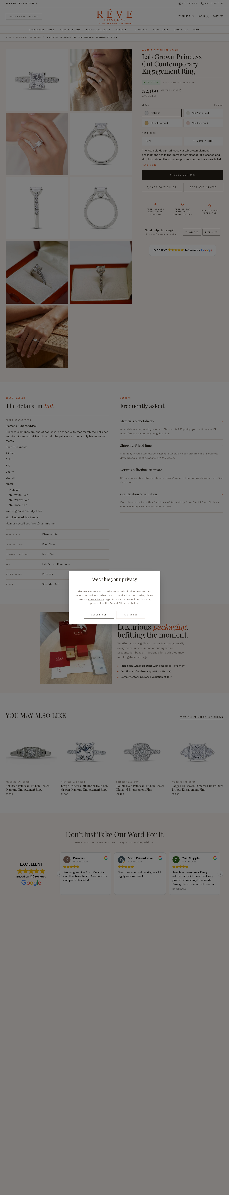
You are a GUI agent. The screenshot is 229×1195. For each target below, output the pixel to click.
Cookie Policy (96, 599)
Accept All (99, 614)
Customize (131, 614)
